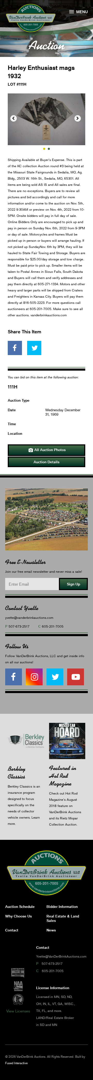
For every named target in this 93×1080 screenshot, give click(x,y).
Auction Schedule (20, 906)
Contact (11, 930)
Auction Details (46, 462)
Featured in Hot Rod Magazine (62, 775)
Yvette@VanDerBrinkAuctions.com (61, 956)
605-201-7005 (53, 626)
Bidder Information (62, 906)
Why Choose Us (18, 916)
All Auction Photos (47, 450)
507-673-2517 (19, 626)
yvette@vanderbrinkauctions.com (29, 617)
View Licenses (18, 1011)
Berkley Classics (16, 772)
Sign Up (73, 584)
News (51, 930)
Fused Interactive (16, 1063)
